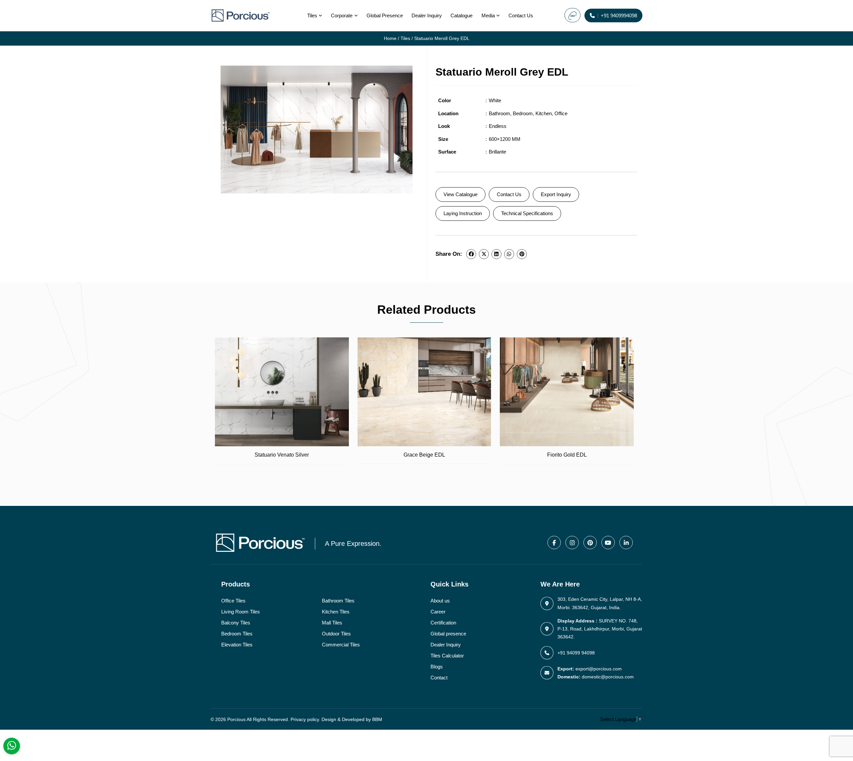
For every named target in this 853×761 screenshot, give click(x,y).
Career (437, 611)
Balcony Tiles (235, 622)
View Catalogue (460, 194)
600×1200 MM (504, 139)
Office (560, 113)
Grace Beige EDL (424, 455)
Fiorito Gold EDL (567, 455)
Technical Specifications (527, 213)
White (495, 100)
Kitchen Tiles (336, 611)
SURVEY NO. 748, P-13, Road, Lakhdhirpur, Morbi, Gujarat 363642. (599, 628)
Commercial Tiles (341, 644)
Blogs (436, 666)
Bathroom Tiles (338, 600)
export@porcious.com (598, 668)
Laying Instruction (462, 213)
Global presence (448, 633)
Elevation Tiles (237, 644)
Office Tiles (233, 600)
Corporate (342, 15)
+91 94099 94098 (576, 652)
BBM (377, 719)
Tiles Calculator (447, 655)
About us (440, 600)
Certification (443, 622)
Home (390, 38)
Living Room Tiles (240, 611)
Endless (497, 126)
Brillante (497, 152)
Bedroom (523, 113)
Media (488, 15)
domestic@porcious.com (608, 676)
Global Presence (385, 15)
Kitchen (543, 113)
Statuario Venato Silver (282, 455)
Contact (438, 677)
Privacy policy (305, 719)
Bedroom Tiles (237, 633)
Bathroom (499, 113)
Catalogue (461, 15)
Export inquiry (556, 194)
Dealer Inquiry (427, 15)
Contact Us (509, 194)
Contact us (520, 15)
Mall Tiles (332, 622)
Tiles (312, 15)
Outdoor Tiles (336, 633)
